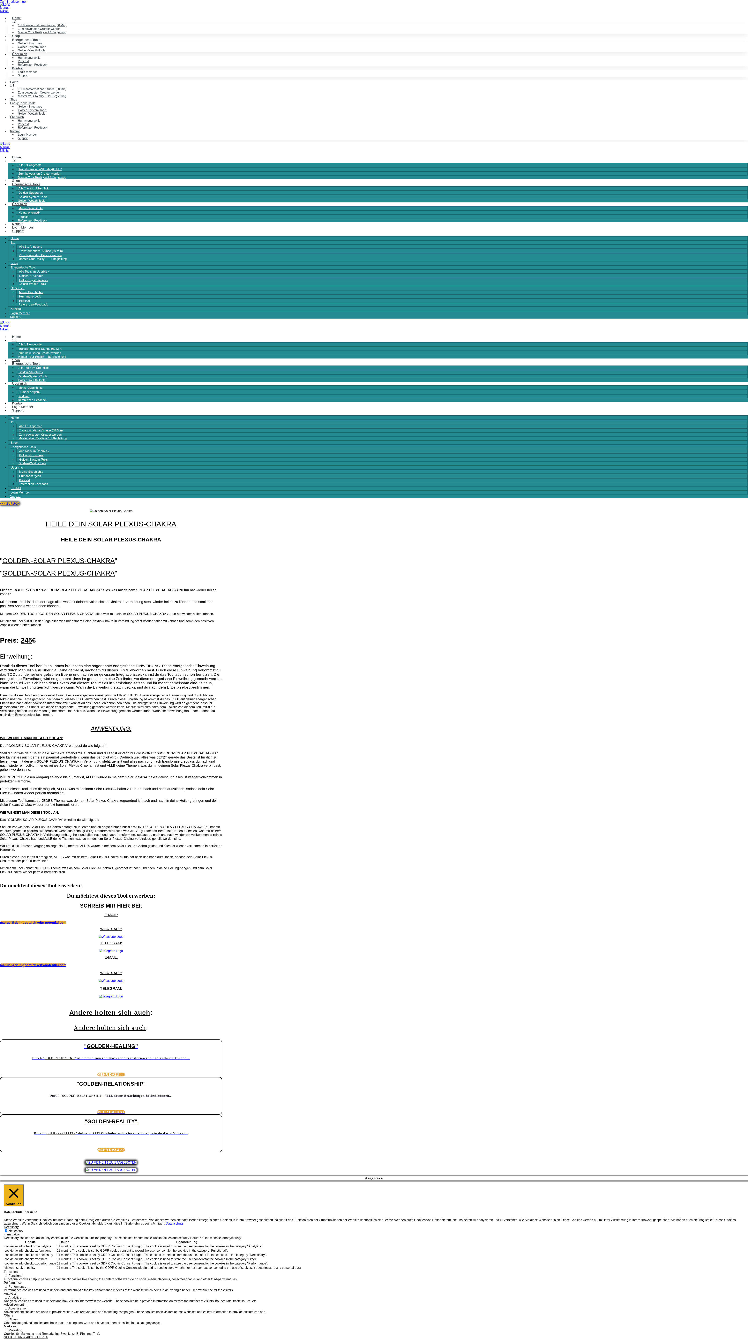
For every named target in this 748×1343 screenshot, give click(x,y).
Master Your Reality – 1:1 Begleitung (42, 32)
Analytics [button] (10, 1293)
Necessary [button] (11, 1227)
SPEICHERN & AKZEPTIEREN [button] (26, 1337)
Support (23, 75)
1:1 (14, 21)
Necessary (16, 1231)
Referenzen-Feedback (33, 64)
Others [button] (8, 1315)
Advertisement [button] (14, 1304)
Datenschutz (174, 1223)
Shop (16, 36)
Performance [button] (13, 1282)
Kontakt (15, 131)
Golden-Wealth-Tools (32, 50)
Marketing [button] (11, 1326)
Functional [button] (11, 1271)
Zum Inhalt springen (13, 1)
